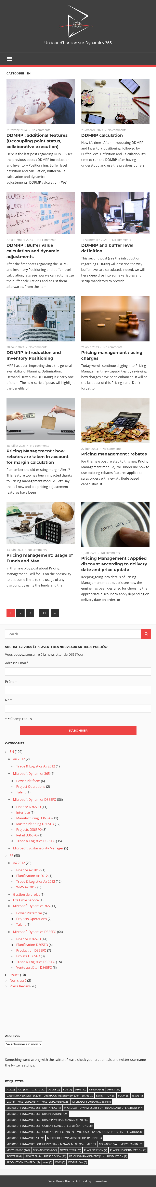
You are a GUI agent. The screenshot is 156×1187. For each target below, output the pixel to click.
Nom (9, 700)
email (87, 1095)
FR (11, 855)
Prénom (11, 681)
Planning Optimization (128, 1150)
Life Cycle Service (26, 900)
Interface (23, 812)
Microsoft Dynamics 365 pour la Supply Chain (40, 1132)
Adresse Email (16, 663)
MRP (91, 1144)
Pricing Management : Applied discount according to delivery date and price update (114, 564)
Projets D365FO (28, 956)
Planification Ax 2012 (32, 876)
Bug (67, 1089)
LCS (10, 1101)
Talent (21, 792)
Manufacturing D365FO (34, 818)
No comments (40, 130)
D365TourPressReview (61, 1095)
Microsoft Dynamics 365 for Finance (33, 1108)
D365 (80, 1089)
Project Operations (30, 786)
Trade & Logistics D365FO (35, 841)
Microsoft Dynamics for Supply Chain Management (44, 1144)
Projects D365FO (29, 829)
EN (12, 751)
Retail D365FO (27, 835)
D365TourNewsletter (23, 1095)
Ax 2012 (38, 1089)
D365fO (96, 1089)
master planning (55, 1101)
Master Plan (28, 1101)
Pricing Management (86, 1156)
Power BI (14, 1156)
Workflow (77, 1162)
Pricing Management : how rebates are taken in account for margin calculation (37, 457)
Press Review (20, 986)
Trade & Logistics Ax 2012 (35, 766)
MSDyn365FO (18, 1150)
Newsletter (70, 1150)
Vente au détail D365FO (34, 967)
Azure (54, 1089)
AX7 (23, 1089)
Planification (95, 1150)
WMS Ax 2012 (26, 887)
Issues (14, 975)
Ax (10, 1089)
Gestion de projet (26, 894)
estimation (105, 1095)
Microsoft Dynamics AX (25, 1138)
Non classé (18, 980)
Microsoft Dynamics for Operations (74, 1138)
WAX (47, 1162)
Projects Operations (31, 919)
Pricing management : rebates (114, 454)
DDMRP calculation (102, 135)
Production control (23, 1162)
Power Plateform (29, 913)
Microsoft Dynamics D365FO (34, 799)
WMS (60, 1162)
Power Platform (28, 781)
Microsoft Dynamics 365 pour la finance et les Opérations (49, 1126)
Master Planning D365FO (35, 824)
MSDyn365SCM (45, 1150)
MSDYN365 (108, 1144)
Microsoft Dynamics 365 (31, 773)
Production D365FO (31, 950)
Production (117, 1156)
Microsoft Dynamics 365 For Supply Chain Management (47, 1120)
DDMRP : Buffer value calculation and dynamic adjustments (32, 251)
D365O (113, 1089)
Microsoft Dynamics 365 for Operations (36, 1114)
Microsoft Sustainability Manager (38, 848)
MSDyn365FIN (131, 1144)
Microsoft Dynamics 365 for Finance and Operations (103, 1108)
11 (44, 613)
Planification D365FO (32, 945)
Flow (123, 1095)
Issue (137, 1095)
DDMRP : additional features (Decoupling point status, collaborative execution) (37, 141)
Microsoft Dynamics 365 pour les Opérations (110, 1132)
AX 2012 (19, 759)
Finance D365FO (28, 807)
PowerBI (33, 1156)
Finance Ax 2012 (28, 870)
